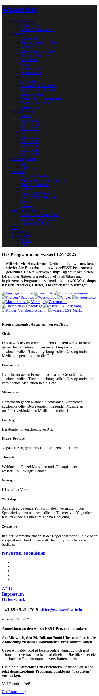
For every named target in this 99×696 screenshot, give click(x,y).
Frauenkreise (31, 68)
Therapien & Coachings (39, 86)
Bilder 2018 (30, 150)
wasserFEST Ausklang (38, 90)
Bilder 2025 (30, 120)
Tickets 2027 (21, 236)
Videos (26, 116)
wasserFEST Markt (36, 103)
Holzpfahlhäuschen (35, 185)
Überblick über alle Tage (40, 43)
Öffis (25, 202)
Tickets (26, 241)
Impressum (13, 594)
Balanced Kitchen (25, 211)
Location (18, 172)
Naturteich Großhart (36, 176)
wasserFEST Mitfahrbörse (41, 198)
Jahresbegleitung (24, 159)
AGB (25, 245)
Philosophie (30, 25)
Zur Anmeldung (14, 692)
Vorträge (27, 77)
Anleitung (28, 168)
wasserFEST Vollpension (40, 215)
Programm (19, 34)
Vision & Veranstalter (37, 30)
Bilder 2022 (30, 133)
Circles (26, 64)
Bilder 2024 (30, 124)
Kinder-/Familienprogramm (42, 99)
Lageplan (28, 189)
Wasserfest (19, 9)
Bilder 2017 (30, 155)
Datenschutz (14, 599)
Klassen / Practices (35, 56)
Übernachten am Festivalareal (43, 180)
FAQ (15, 228)
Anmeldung (30, 107)
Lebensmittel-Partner (37, 223)
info (24, 163)
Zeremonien (30, 81)
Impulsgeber (30, 38)
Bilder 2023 (30, 129)
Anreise (27, 206)
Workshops (29, 60)
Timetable (28, 47)
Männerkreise (31, 73)
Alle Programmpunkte (38, 51)
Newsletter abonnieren (24, 553)
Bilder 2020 (30, 142)
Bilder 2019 (30, 146)
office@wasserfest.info (60, 609)
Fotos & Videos (23, 112)
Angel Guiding (32, 94)
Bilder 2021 (30, 137)
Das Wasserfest (23, 21)
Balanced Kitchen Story (39, 219)
